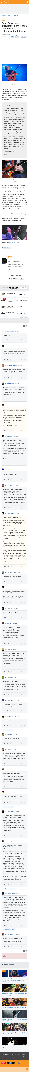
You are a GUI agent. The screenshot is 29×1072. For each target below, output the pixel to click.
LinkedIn (16, 272)
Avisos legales (22, 1056)
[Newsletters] (19, 1063)
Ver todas (23, 287)
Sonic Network (14, 1054)
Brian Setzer (15, 242)
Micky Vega (11, 259)
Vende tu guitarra (21, 1054)
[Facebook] (10, 1063)
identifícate (12, 955)
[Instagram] (2, 1063)
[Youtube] (5, 1063)
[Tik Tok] (7, 1063)
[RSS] (16, 1063)
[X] (13, 1063)
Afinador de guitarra (14, 1056)
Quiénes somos (5, 1056)
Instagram (11, 272)
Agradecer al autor (14, 278)
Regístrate (5, 955)
